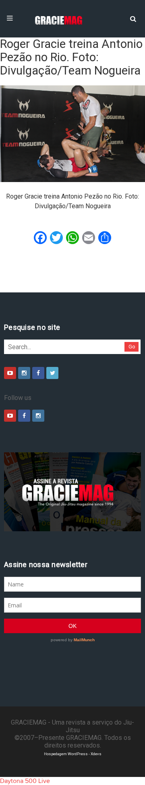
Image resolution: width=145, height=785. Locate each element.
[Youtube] (10, 373)
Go (131, 347)
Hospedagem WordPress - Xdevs (73, 754)
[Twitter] (52, 373)
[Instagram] (24, 373)
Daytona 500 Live (25, 781)
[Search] (133, 18)
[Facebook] (38, 373)
